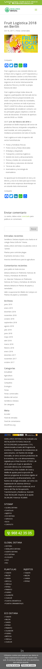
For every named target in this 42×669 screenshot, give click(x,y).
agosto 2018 (9, 326)
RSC (6, 563)
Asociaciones (9, 379)
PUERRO (8, 633)
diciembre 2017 (10, 355)
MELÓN (7, 575)
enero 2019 (8, 308)
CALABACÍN (9, 631)
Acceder (7, 414)
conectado (26, 216)
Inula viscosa (20, 269)
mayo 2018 (8, 337)
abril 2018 (8, 340)
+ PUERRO (7, 592)
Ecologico (8, 386)
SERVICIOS (9, 519)
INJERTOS (8, 513)
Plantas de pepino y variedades (16, 295)
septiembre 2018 (10, 322)
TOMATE (8, 573)
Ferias (6, 390)
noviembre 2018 (10, 315)
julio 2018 (8, 330)
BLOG (7, 522)
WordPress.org (9, 425)
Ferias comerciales (23, 31)
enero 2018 (8, 351)
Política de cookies (28, 665)
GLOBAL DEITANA (11, 508)
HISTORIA (8, 546)
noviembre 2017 (10, 359)
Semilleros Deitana (11, 401)
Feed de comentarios (12, 421)
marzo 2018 (8, 344)
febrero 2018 (9, 348)
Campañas (8, 383)
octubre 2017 (9, 362)
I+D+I (7, 560)
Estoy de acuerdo (13, 665)
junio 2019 (8, 304)
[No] (39, 660)
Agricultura (8, 375)
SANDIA (8, 578)
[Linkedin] (22, 650)
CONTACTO (9, 524)
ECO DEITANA (10, 516)
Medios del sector (11, 397)
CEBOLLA (8, 584)
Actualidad (8, 372)
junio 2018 (8, 333)
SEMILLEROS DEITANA (12, 549)
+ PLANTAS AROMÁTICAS (12, 601)
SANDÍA (8, 622)
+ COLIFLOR (8, 598)
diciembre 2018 (10, 312)
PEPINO (8, 587)
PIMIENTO (8, 589)
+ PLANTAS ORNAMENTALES (13, 603)
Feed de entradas (10, 418)
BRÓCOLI (8, 581)
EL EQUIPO (9, 557)
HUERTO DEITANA (11, 552)
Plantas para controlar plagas (15, 252)
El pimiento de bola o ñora (14, 256)
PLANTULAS (9, 510)
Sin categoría (9, 404)
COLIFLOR (8, 642)
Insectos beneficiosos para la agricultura (19, 259)
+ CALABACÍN (8, 595)
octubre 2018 (9, 319)
